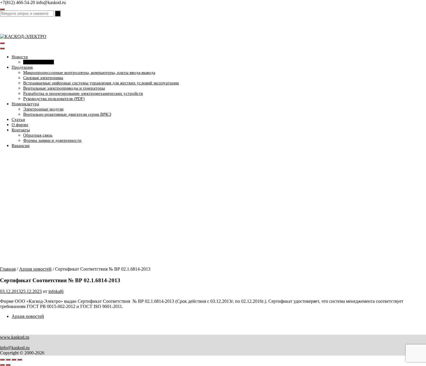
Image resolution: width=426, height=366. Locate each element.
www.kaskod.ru (14, 337)
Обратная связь (37, 135)
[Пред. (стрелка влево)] (2, 365)
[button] (213, 247)
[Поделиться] (14, 359)
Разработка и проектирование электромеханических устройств (83, 93)
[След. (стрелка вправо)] (8, 365)
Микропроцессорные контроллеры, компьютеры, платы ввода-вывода (89, 72)
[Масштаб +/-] (2, 359)
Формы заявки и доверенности (52, 140)
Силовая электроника (43, 77)
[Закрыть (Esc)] (19, 359)
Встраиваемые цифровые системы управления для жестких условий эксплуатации (101, 83)
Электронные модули (43, 109)
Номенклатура (25, 104)
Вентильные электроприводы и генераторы (64, 88)
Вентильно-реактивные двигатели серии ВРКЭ (67, 114)
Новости (20, 57)
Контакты (21, 130)
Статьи (18, 119)
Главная (8, 269)
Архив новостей (38, 62)
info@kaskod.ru (15, 347)
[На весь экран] (8, 359)
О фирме (20, 124)
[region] (213, 210)
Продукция (22, 67)
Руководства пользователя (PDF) (54, 98)
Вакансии (21, 145)
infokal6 (55, 291)
